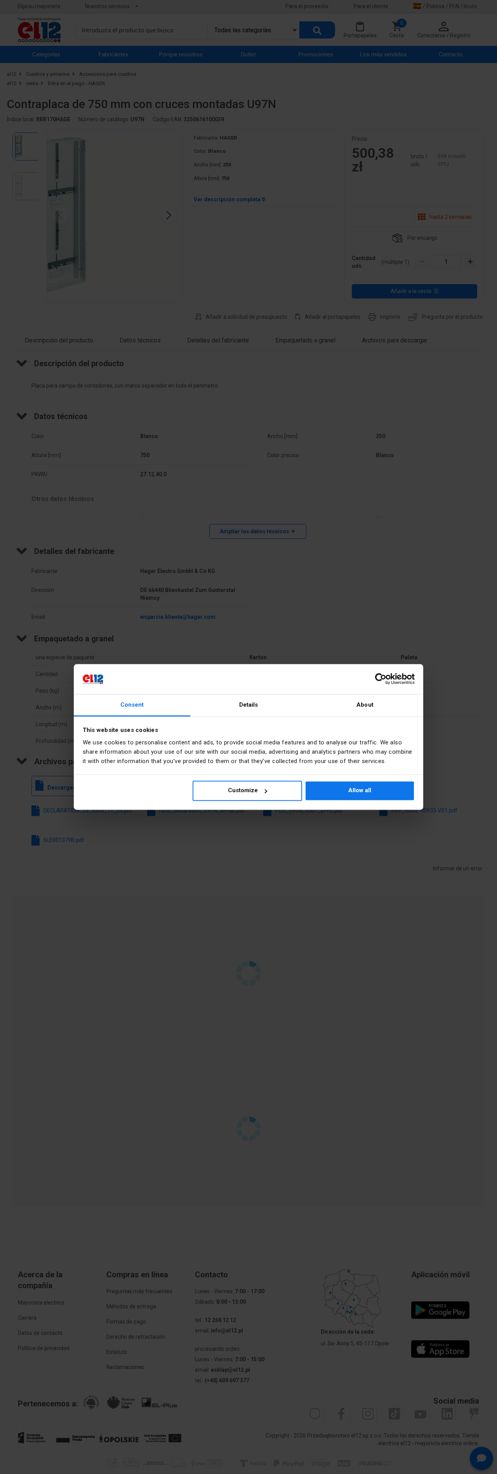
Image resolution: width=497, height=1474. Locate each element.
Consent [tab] (132, 704)
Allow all (359, 790)
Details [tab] (248, 704)
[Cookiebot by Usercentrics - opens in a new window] (381, 679)
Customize (243, 790)
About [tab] (365, 704)
